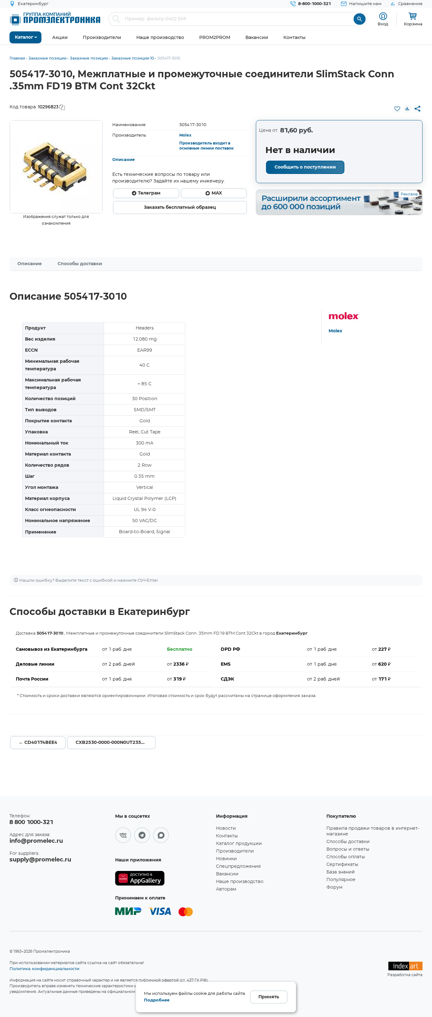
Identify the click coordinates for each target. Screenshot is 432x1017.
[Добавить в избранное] (397, 108)
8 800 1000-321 (31, 822)
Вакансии (227, 874)
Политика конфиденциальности (44, 968)
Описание (123, 160)
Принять (268, 997)
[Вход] (383, 16)
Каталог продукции (239, 843)
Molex (185, 135)
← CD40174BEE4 (38, 742)
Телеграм (149, 193)
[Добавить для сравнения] (407, 108)
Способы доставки (80, 264)
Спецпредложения (238, 866)
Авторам (226, 889)
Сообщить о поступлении (305, 167)
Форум (334, 887)
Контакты (227, 836)
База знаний (340, 872)
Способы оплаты (345, 857)
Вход (383, 23)
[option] (56, 166)
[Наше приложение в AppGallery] (163, 878)
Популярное (340, 880)
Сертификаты (342, 864)
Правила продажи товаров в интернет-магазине (372, 831)
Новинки (226, 859)
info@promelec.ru (36, 841)
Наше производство (239, 881)
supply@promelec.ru (40, 860)
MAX (217, 193)
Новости (226, 828)
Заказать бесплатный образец (180, 207)
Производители (235, 851)
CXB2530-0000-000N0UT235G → (113, 742)
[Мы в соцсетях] (123, 835)
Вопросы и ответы (347, 849)
